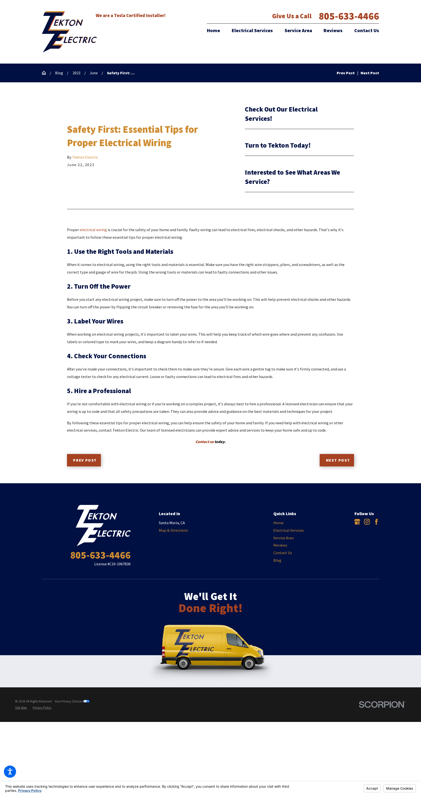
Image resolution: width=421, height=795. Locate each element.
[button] (10, 772)
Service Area (298, 30)
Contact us (204, 441)
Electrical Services (252, 30)
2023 (76, 72)
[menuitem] (216, 31)
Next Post (338, 460)
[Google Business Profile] (357, 522)
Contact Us (366, 30)
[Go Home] (46, 73)
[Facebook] (376, 522)
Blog (59, 72)
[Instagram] (367, 522)
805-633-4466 (349, 16)
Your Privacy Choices (69, 701)
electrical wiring (93, 229)
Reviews (333, 30)
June (94, 72)
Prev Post (85, 460)
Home (213, 30)
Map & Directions (173, 530)
